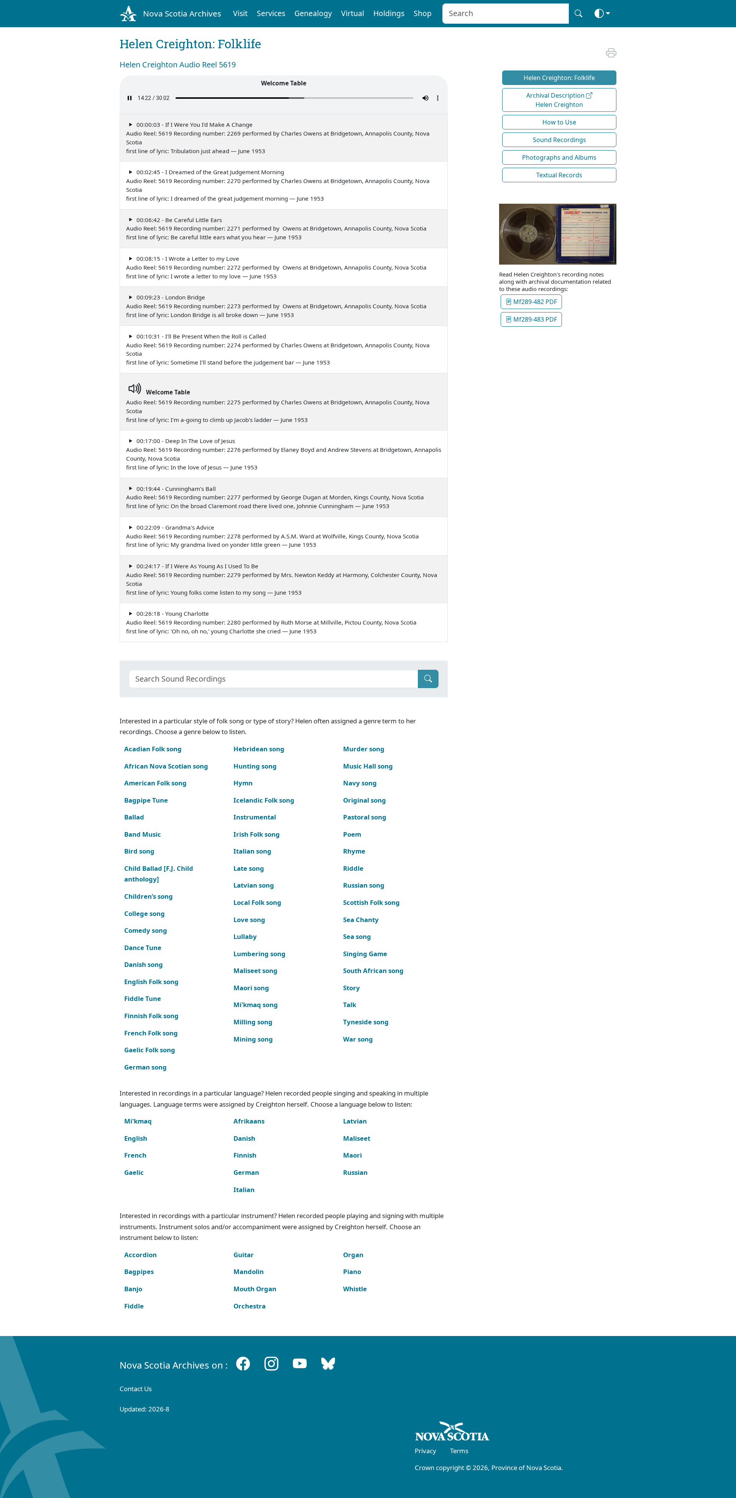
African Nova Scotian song (166, 766)
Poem (352, 834)
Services (271, 13)
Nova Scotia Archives (182, 13)
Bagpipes (139, 1271)
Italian (244, 1189)
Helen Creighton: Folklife (559, 78)
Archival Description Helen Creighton (556, 100)
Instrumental (254, 817)
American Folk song (155, 782)
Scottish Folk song (371, 902)
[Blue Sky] (328, 1363)
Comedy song (145, 930)
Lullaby (245, 936)
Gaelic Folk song (149, 1049)
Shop (423, 13)
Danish (244, 1138)
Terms (459, 1450)
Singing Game (365, 953)
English (135, 1138)
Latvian (355, 1121)
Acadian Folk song (153, 748)
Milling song (253, 1021)
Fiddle (134, 1306)
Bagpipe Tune (146, 800)
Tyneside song (366, 1021)
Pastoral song (364, 817)
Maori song (251, 987)
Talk (349, 1004)
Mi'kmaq (138, 1121)
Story (351, 987)
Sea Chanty (361, 919)
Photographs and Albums (559, 157)
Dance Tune (142, 947)
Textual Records (559, 175)
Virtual (352, 13)
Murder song (363, 748)
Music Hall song (368, 766)
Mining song (253, 1039)
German (246, 1172)
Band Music (142, 834)
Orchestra (249, 1306)
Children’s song (148, 896)
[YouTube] (300, 1363)
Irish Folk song (256, 834)
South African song (373, 970)
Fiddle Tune (142, 998)
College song (144, 913)
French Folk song (151, 1033)
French (135, 1155)
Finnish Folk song (151, 1015)
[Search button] (578, 13)
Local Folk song (257, 902)
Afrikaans (248, 1121)
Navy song (360, 782)
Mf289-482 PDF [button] (534, 302)
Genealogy (313, 13)
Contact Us (136, 1388)
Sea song (357, 936)
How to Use (559, 122)
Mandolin (248, 1271)
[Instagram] (271, 1363)
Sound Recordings (559, 140)
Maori (352, 1155)
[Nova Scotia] (452, 1432)
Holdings (388, 13)
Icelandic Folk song (263, 800)
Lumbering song (259, 953)
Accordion (140, 1254)
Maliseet (356, 1138)
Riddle (353, 868)
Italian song (252, 851)
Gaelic (134, 1172)
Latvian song (253, 885)
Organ (353, 1254)
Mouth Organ (254, 1288)
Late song (248, 868)
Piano (352, 1271)
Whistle (355, 1288)
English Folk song (151, 981)
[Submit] (428, 679)
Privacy (425, 1450)
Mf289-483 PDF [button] (534, 319)
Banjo (133, 1288)
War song (358, 1039)
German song (145, 1067)
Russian (355, 1172)
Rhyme (354, 851)
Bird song (139, 851)
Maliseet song (255, 970)
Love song (249, 919)
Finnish (244, 1155)
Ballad (134, 817)
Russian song (363, 885)
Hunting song (255, 766)
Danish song (143, 964)
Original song (364, 800)
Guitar (243, 1254)
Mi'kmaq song (255, 1004)
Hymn (243, 782)
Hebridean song (258, 748)
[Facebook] (243, 1363)
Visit (240, 13)
